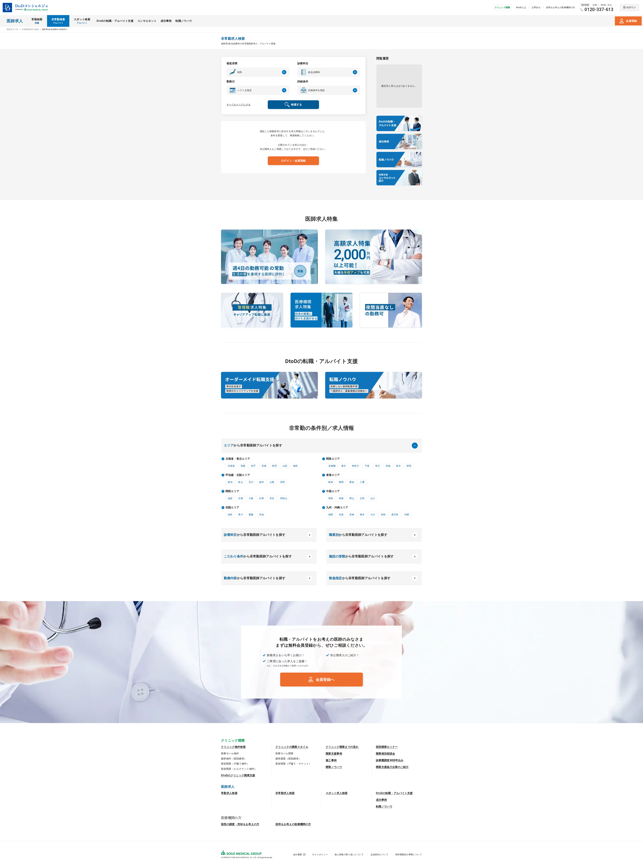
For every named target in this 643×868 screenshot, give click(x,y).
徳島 (230, 514)
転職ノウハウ (183, 20)
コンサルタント (147, 20)
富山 (240, 482)
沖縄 (406, 514)
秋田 (274, 465)
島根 (341, 498)
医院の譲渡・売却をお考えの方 (240, 824)
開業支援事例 (334, 753)
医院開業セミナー (387, 746)
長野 (282, 482)
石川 (251, 482)
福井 (261, 482)
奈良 (272, 498)
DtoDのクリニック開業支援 (238, 775)
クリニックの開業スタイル (291, 746)
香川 (240, 514)
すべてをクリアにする (239, 104)
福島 (295, 465)
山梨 (272, 482)
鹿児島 (395, 514)
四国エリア (232, 507)
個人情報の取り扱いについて (349, 854)
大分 (372, 514)
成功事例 (166, 20)
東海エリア (333, 475)
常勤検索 (36, 21)
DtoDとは (521, 7)
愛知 (351, 482)
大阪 (251, 498)
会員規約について (379, 854)
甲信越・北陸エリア (238, 475)
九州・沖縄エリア (337, 507)
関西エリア (232, 491)
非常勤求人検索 (285, 793)
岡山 (351, 498)
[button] (258, 72)
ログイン (631, 7)
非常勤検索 (58, 21)
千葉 (367, 465)
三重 (362, 482)
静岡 (341, 482)
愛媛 (251, 514)
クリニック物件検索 (233, 746)
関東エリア (333, 458)
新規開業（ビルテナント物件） (239, 768)
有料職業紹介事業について (408, 854)
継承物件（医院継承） (234, 758)
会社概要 (297, 854)
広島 (362, 498)
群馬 (409, 465)
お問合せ (536, 7)
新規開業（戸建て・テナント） (293, 763)
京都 (240, 498)
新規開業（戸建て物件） (235, 763)
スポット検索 (82, 21)
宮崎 (383, 514)
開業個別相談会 (385, 753)
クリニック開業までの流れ (342, 746)
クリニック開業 (502, 7)
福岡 (330, 514)
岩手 (253, 465)
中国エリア (333, 491)
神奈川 (355, 465)
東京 (343, 465)
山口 (372, 498)
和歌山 (283, 498)
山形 (284, 465)
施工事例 (331, 760)
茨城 (388, 465)
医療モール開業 (284, 753)
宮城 (264, 465)
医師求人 (15, 21)
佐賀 (341, 514)
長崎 (351, 514)
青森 (243, 465)
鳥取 (330, 498)
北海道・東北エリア (238, 458)
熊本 (362, 514)
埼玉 (377, 465)
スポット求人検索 (337, 793)
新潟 (230, 482)
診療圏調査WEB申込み (390, 760)
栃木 (398, 465)
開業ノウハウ (334, 767)
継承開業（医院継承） (288, 758)
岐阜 (330, 482)
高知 (261, 514)
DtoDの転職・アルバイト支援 (115, 20)
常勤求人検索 (229, 793)
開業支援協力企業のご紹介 (392, 767)
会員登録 (631, 20)
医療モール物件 (230, 753)
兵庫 (261, 498)
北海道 (231, 465)
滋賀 (230, 498)
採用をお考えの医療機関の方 (560, 7)
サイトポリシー (320, 854)
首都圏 (332, 465)
